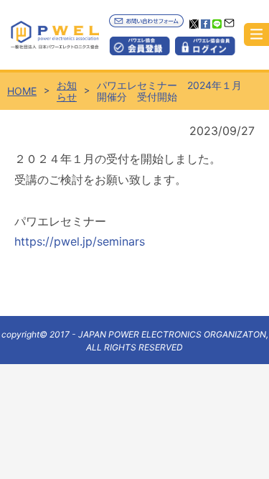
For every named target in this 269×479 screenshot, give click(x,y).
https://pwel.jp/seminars (79, 241)
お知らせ (67, 91)
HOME (22, 91)
